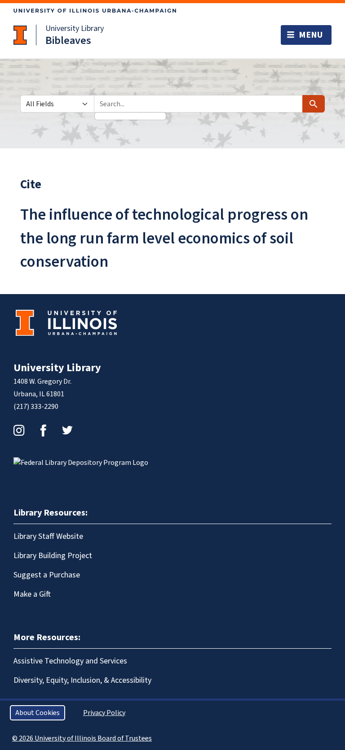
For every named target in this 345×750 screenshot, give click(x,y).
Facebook (43, 430)
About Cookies (37, 713)
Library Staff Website (48, 536)
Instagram (19, 430)
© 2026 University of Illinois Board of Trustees (82, 738)
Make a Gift (32, 594)
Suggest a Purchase (46, 575)
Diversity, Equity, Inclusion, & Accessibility (82, 680)
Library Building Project (52, 555)
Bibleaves (68, 40)
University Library (74, 28)
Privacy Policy (104, 713)
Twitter (67, 430)
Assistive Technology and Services (70, 661)
